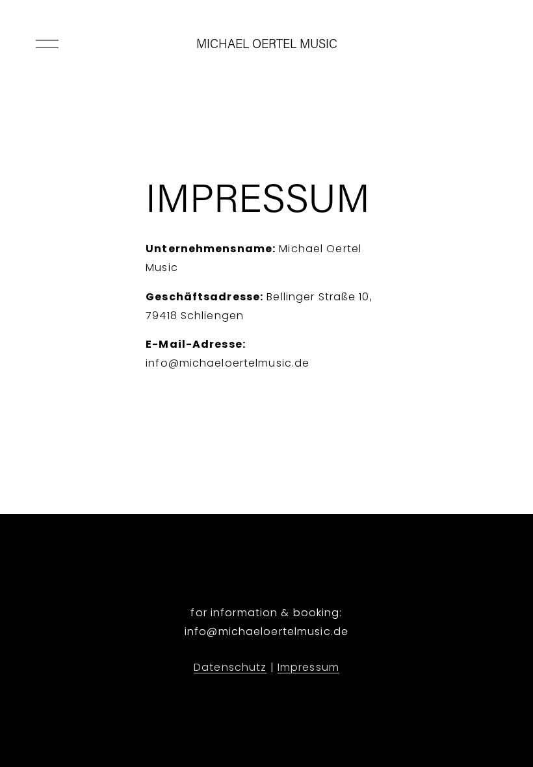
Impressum (308, 667)
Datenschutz (230, 667)
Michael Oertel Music (266, 43)
